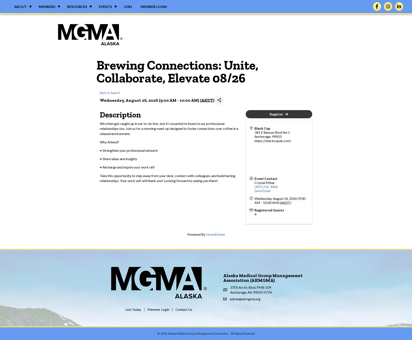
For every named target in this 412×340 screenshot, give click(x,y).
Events (105, 7)
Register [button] (276, 114)
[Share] (219, 100)
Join (128, 7)
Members (47, 7)
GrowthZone (215, 234)
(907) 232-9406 (266, 187)
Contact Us (184, 309)
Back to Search (110, 93)
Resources (77, 7)
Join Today (133, 309)
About (20, 7)
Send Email (262, 191)
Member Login (154, 7)
